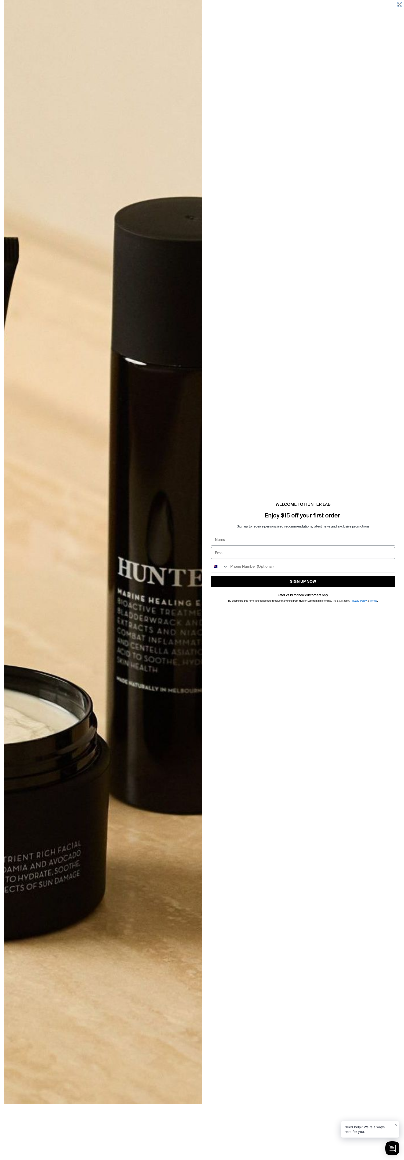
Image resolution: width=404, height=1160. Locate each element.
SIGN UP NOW (303, 581)
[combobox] (219, 566)
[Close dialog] (399, 4)
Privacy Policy (359, 600)
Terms (373, 600)
